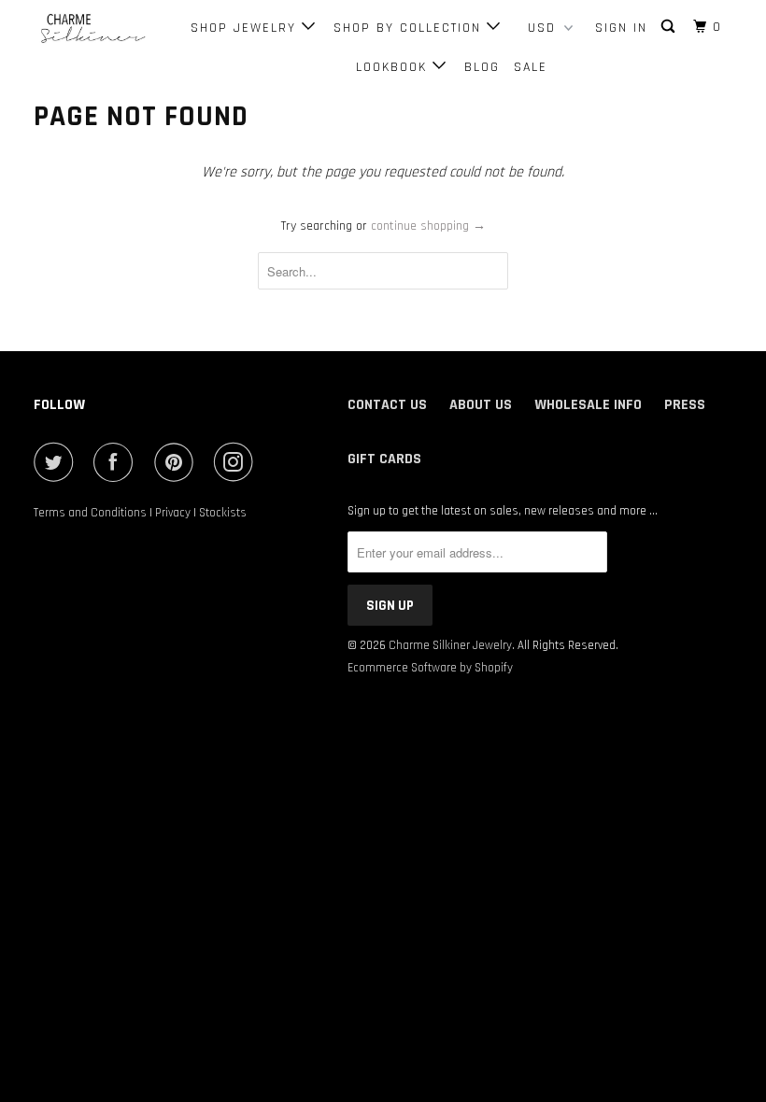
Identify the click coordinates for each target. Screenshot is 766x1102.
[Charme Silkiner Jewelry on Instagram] (237, 462)
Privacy (173, 512)
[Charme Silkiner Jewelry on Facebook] (116, 462)
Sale (530, 67)
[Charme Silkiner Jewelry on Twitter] (57, 462)
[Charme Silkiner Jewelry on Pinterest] (177, 462)
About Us (480, 405)
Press (684, 405)
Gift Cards (384, 459)
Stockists (223, 512)
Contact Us (387, 405)
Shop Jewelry (246, 28)
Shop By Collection (410, 28)
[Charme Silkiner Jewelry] (91, 29)
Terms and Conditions (90, 512)
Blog (482, 67)
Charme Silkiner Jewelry (450, 645)
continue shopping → (428, 226)
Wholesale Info (588, 405)
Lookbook (394, 67)
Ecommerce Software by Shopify (430, 667)
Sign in (621, 28)
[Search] (670, 27)
